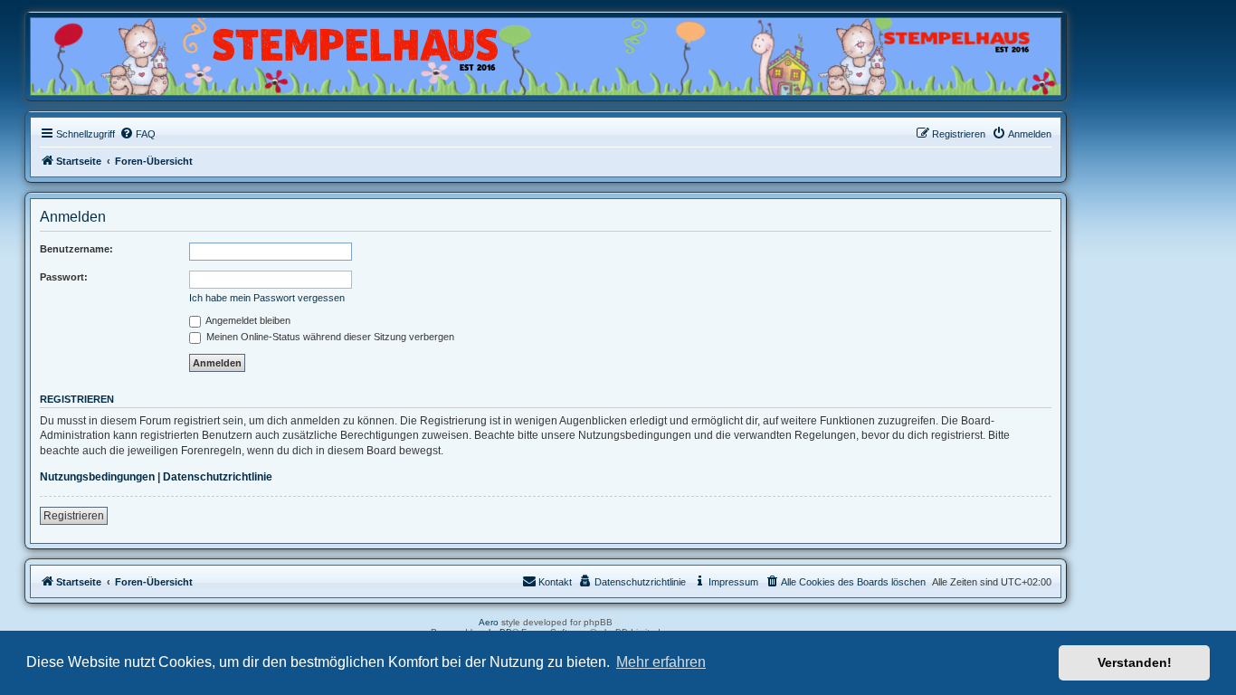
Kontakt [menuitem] (555, 581)
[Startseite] (117, 52)
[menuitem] (137, 134)
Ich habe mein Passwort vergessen (267, 297)
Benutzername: (76, 248)
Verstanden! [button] (1135, 662)
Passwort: (64, 276)
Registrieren (73, 515)
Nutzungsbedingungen (97, 477)
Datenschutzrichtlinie (217, 477)
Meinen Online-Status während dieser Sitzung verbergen (329, 336)
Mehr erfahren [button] (661, 662)
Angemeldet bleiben (247, 320)
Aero (489, 622)
